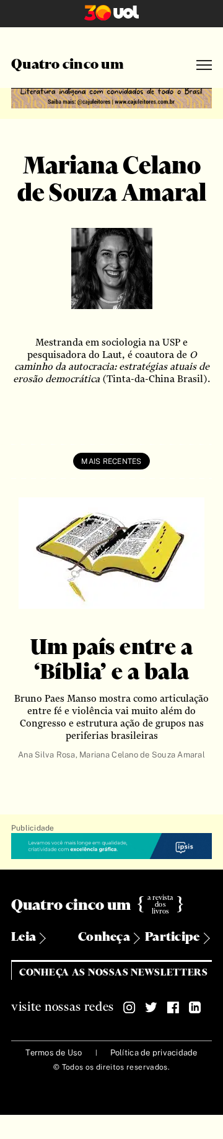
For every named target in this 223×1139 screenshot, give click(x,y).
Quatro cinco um (67, 65)
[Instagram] (129, 1008)
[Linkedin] (194, 1008)
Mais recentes (111, 461)
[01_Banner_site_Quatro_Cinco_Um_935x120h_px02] (111, 96)
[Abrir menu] (204, 65)
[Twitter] (151, 1008)
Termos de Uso (53, 1053)
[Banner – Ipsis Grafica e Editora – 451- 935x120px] (111, 846)
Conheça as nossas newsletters (113, 972)
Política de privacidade (154, 1053)
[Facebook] (173, 1008)
